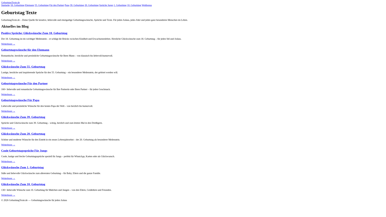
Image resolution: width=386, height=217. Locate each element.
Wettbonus (147, 5)
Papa (67, 5)
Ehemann (29, 5)
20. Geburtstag (92, 5)
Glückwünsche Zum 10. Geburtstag (23, 184)
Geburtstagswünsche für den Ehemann (25, 49)
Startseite (5, 5)
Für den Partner (56, 5)
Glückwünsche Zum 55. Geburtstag (23, 66)
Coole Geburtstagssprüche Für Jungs (24, 150)
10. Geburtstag (134, 5)
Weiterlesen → (8, 44)
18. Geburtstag (17, 5)
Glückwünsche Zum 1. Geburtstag (22, 167)
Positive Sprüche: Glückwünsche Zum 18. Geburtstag (34, 33)
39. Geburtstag (77, 5)
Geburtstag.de (10, 2)
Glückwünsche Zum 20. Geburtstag (23, 133)
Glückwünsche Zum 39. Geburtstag (23, 117)
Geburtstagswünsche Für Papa (20, 100)
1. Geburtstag (120, 5)
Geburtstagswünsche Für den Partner (24, 83)
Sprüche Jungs (106, 5)
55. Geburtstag (42, 5)
